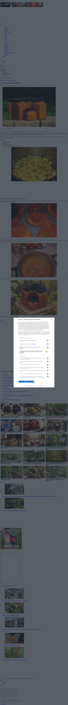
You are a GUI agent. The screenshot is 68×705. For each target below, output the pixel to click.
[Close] (52, 320)
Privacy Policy (40, 385)
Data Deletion (28, 385)
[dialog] (34, 352)
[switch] (47, 340)
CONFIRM (26, 381)
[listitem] (34, 337)
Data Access (34, 385)
